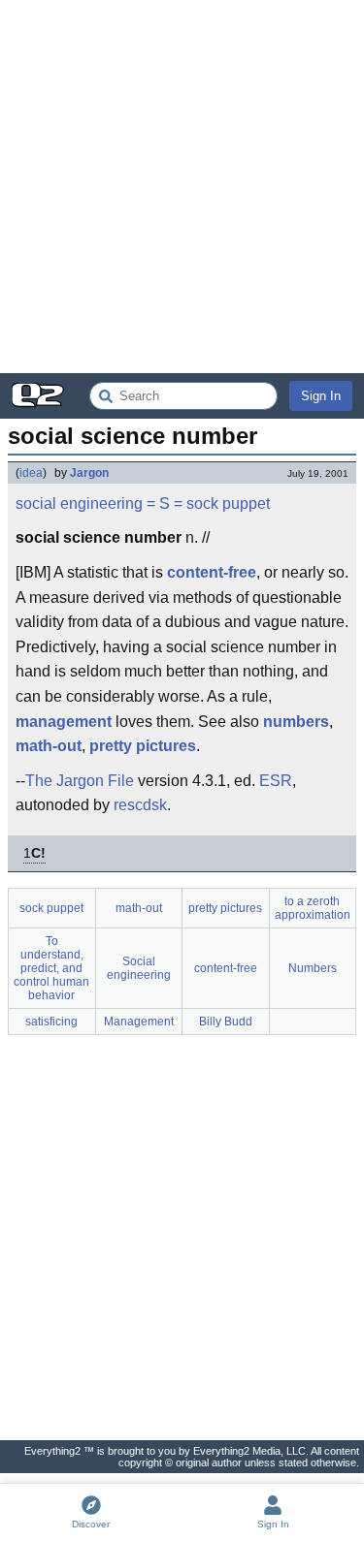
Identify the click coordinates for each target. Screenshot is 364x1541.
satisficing (51, 1021)
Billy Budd (225, 1021)
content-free (211, 572)
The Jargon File (79, 780)
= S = (164, 503)
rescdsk (140, 805)
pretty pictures (142, 746)
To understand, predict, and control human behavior (51, 968)
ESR (275, 780)
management (64, 721)
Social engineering (139, 968)
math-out (49, 746)
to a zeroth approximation (312, 908)
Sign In (321, 396)
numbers (296, 721)
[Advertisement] (182, 186)
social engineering (79, 503)
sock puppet (228, 503)
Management (139, 1021)
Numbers (312, 968)
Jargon (89, 473)
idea (31, 473)
